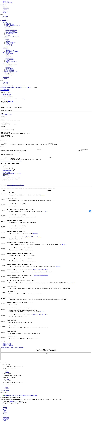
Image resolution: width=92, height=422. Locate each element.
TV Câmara (8, 67)
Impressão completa (7, 95)
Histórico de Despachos (7, 170)
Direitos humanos (9, 27)
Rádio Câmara (8, 66)
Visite (7, 46)
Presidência (8, 41)
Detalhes (7, 372)
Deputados (5, 48)
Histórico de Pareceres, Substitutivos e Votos (12, 173)
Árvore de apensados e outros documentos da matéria (11, 160)
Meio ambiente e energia (10, 31)
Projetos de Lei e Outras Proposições (23, 87)
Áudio (7, 370)
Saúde (7, 34)
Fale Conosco (5, 9)
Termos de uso (6, 418)
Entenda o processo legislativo (11, 61)
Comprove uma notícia (10, 70)
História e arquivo (9, 45)
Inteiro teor (11, 101)
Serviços (7, 40)
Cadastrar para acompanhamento (7, 99)
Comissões (8, 55)
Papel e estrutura (9, 44)
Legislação (8, 60)
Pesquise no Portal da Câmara (6, 85)
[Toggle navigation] (6, 20)
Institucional (5, 37)
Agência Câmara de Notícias (11, 64)
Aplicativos (5, 419)
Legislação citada (6, 172)
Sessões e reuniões (9, 57)
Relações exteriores (9, 33)
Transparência (8, 72)
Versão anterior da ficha (19, 99)
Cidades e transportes (10, 24)
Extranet (4, 420)
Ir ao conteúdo (6, 1)
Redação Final (6, 175)
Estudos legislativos (9, 58)
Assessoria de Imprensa (10, 69)
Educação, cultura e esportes (11, 30)
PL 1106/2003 (5, 90)
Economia (8, 28)
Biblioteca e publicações (10, 42)
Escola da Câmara (9, 43)
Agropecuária (8, 23)
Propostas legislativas (10, 53)
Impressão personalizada (8, 96)
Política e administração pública (12, 32)
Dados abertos (8, 74)
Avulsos (4, 165)
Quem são (8, 49)
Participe (7, 62)
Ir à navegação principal (7, 2)
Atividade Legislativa (7, 52)
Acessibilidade (6, 8)
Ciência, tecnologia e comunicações (13, 25)
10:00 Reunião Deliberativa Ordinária (33, 236)
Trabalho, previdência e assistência (12, 36)
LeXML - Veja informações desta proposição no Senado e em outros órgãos (22, 395)
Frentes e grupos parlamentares (12, 51)
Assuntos (5, 22)
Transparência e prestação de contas (10, 71)
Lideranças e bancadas (10, 50)
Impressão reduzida (7, 94)
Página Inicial (3, 87)
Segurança (8, 35)
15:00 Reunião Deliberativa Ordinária (40, 314)
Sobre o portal (6, 417)
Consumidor (8, 26)
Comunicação (5, 63)
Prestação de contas (9, 73)
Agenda (7, 39)
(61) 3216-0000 (18, 402)
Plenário (7, 54)
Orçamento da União (10, 59)
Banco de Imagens (9, 68)
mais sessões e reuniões (5, 390)
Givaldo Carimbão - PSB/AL (6, 114)
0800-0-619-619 (13, 401)
